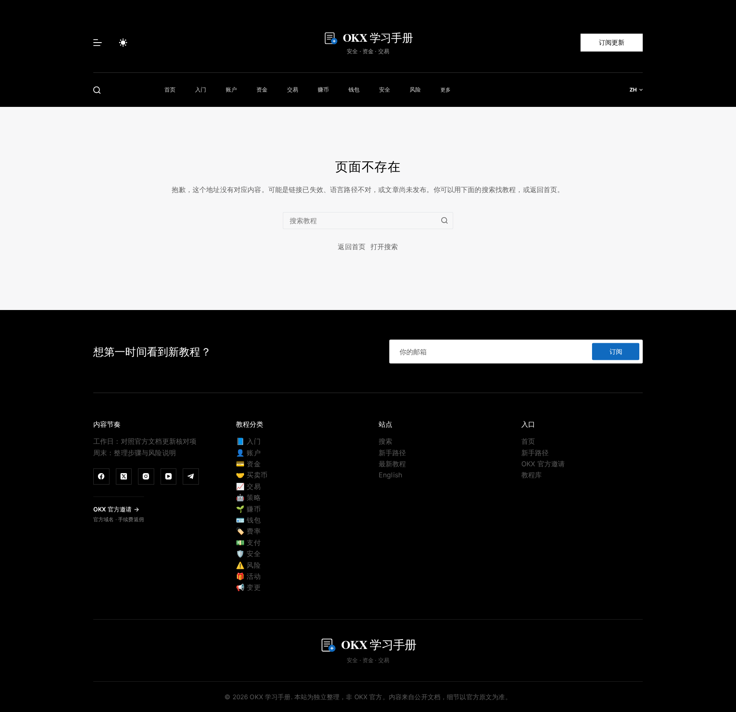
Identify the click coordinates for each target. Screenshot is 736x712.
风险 (415, 89)
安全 (385, 89)
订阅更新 (611, 42)
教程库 (531, 475)
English (390, 475)
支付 (248, 542)
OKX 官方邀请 (543, 463)
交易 (293, 89)
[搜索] (444, 220)
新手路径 (392, 452)
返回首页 (351, 246)
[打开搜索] (97, 90)
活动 (248, 576)
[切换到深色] (123, 42)
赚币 (323, 89)
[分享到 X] (124, 476)
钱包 (354, 89)
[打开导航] (97, 42)
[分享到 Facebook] (101, 476)
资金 (262, 89)
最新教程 (392, 463)
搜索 (385, 441)
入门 (201, 89)
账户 (231, 89)
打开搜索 (384, 246)
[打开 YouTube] (169, 476)
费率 (248, 531)
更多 (445, 89)
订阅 (616, 351)
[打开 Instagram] (146, 476)
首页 (170, 89)
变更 (248, 587)
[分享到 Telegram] (191, 476)
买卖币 (251, 475)
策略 (248, 497)
